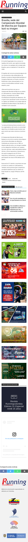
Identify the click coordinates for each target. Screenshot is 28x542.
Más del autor (19, 187)
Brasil (9, 178)
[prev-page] (3, 215)
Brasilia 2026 (14, 178)
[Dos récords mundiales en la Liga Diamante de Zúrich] (5, 200)
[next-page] (5, 215)
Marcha (3, 182)
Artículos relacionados (8, 187)
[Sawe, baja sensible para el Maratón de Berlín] (5, 192)
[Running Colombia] (14, 4)
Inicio (3, 15)
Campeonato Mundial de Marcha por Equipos (11, 180)
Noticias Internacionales (10, 15)
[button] (2, 11)
